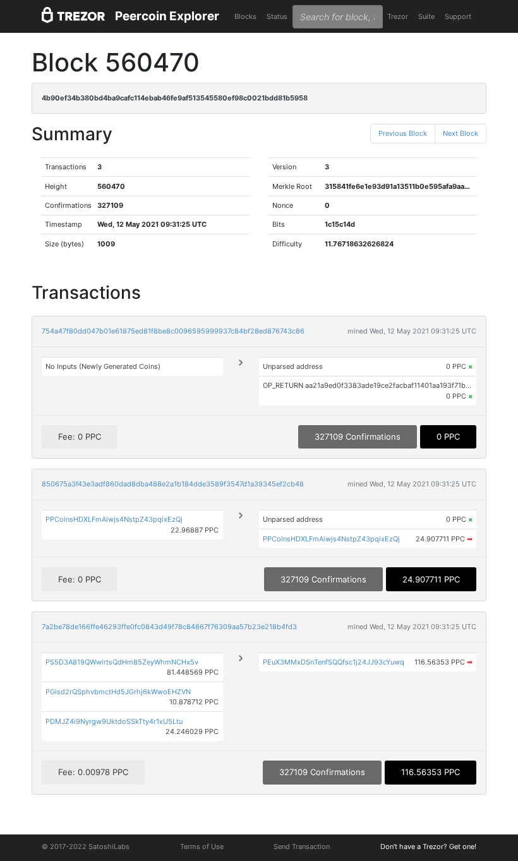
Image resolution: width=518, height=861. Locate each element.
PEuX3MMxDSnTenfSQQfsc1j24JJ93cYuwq (333, 662)
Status (277, 16)
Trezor (397, 16)
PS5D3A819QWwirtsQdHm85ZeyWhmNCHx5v (121, 662)
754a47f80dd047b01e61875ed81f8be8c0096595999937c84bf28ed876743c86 (173, 331)
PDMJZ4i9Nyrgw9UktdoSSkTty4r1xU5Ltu (114, 721)
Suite (426, 16)
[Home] (73, 17)
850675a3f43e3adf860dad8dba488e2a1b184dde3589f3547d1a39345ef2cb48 (173, 483)
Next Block (460, 133)
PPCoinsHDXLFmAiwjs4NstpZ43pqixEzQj (114, 519)
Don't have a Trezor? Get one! (428, 846)
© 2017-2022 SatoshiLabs (86, 846)
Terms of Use (202, 846)
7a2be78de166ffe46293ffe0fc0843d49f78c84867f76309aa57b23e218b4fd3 (169, 626)
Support (458, 16)
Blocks (245, 16)
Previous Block (402, 133)
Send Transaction (302, 846)
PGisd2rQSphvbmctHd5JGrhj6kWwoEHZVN (118, 691)
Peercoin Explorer (167, 16)
